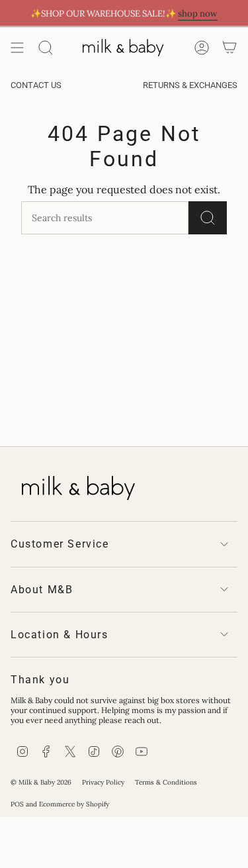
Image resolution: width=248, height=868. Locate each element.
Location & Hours (59, 634)
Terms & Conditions (166, 782)
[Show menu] (17, 47)
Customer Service (60, 544)
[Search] (46, 47)
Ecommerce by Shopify (74, 804)
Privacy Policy (103, 782)
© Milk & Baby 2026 (41, 782)
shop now (198, 13)
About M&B (42, 589)
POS (17, 804)
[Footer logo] (77, 485)
